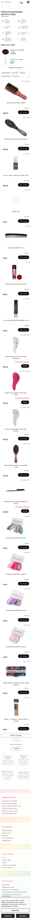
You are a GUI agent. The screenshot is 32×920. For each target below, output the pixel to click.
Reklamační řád (6, 840)
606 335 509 (5, 884)
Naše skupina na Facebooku (10, 889)
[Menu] (28, 2)
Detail (25, 366)
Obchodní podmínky (7, 838)
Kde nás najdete (6, 860)
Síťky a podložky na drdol (9, 808)
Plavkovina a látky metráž (9, 813)
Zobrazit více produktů (15, 67)
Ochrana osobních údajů (9, 865)
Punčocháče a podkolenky (9, 801)
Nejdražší (22, 72)
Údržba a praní (6, 833)
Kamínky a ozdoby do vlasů (10, 811)
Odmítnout (8, 916)
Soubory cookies (7, 867)
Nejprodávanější (6, 76)
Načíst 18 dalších (16, 735)
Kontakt (4, 862)
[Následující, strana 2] (16, 740)
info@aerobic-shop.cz (8, 887)
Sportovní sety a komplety (9, 803)
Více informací (6, 906)
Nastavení (15, 910)
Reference (5, 835)
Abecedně (16, 76)
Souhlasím (22, 916)
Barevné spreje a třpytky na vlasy (11, 806)
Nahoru (16, 748)
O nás (3, 857)
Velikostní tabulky (7, 830)
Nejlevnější (15, 72)
